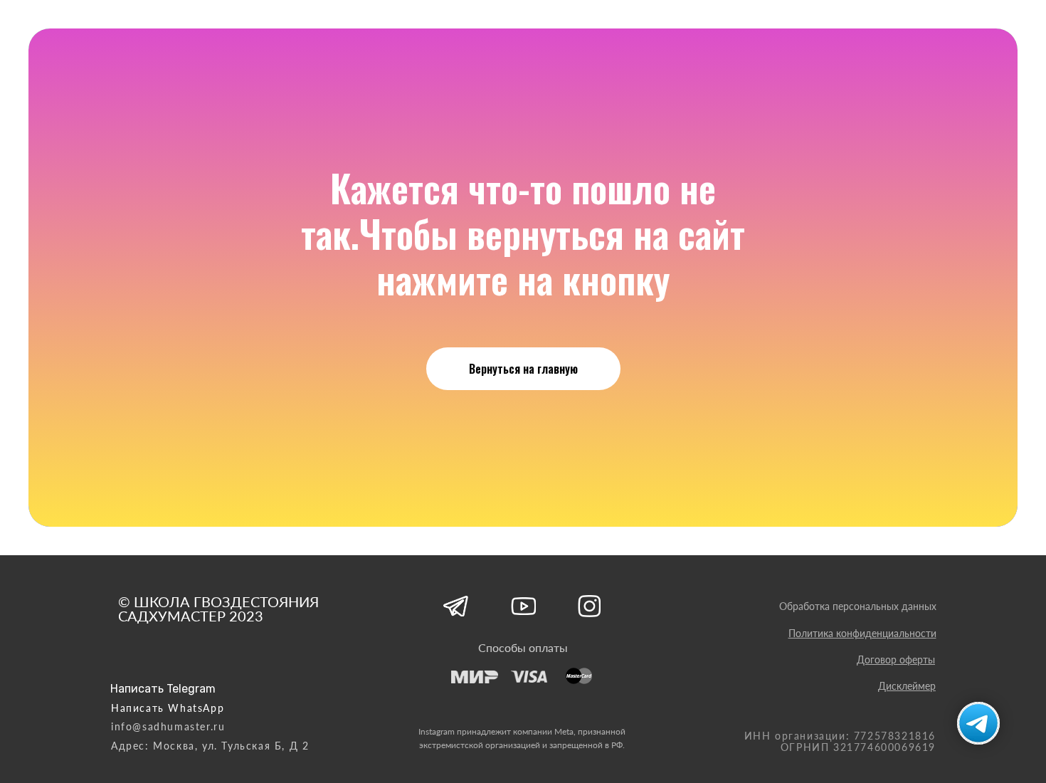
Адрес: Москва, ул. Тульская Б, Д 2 (210, 746)
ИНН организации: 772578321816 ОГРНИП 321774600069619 (840, 741)
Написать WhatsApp (167, 708)
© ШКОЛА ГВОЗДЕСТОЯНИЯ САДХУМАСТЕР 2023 (218, 608)
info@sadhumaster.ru (168, 726)
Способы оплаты (523, 647)
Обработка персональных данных (857, 606)
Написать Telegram (163, 688)
